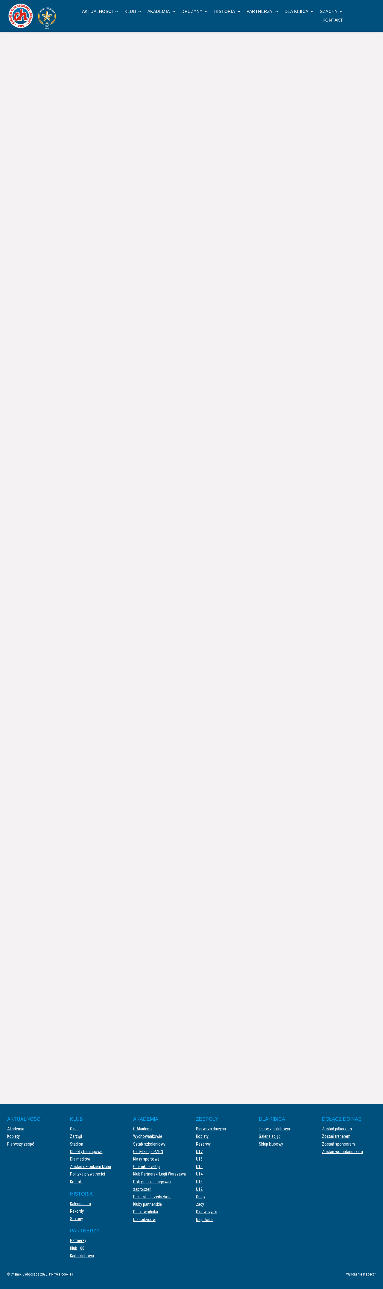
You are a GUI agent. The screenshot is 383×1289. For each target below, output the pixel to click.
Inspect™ (369, 1274)
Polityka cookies (61, 1274)
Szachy (329, 11)
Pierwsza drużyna (211, 1128)
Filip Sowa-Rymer (230, 393)
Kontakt (333, 20)
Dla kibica (296, 11)
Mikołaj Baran (227, 406)
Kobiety (13, 1136)
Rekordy (77, 1211)
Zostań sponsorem (338, 1144)
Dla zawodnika (145, 1211)
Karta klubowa (82, 1255)
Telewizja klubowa (274, 1128)
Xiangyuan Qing (220, 305)
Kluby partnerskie (147, 1204)
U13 (199, 1181)
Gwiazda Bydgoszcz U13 (69, 375)
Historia (224, 11)
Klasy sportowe (146, 1159)
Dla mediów (80, 1159)
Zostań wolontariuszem (342, 1151)
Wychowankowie (147, 1136)
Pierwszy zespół (21, 1144)
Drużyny (192, 11)
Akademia (159, 11)
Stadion (76, 1144)
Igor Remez (225, 400)
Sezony (76, 1218)
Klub (130, 11)
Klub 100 (77, 1248)
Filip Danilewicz (220, 292)
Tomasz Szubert (229, 418)
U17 (199, 1151)
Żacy (200, 1204)
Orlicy (200, 1196)
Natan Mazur (226, 442)
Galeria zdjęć (269, 1136)
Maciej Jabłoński (230, 448)
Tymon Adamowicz (231, 472)
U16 (199, 1159)
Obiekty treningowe (86, 1151)
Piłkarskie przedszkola (152, 1196)
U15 (199, 1166)
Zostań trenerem (336, 1136)
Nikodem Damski (230, 436)
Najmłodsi (204, 1219)
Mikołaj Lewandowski (233, 478)
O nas (75, 1128)
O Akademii (142, 1128)
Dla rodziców (144, 1219)
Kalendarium (80, 1203)
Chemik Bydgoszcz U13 (314, 375)
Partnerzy (260, 11)
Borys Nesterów (229, 460)
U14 (199, 1174)
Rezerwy (203, 1144)
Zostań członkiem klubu (90, 1166)
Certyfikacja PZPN (148, 1151)
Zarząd (76, 1136)
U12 (199, 1189)
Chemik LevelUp (146, 1166)
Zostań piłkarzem (337, 1128)
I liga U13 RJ (183, 56)
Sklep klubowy (271, 1144)
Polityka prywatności (87, 1174)
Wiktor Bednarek (221, 265)
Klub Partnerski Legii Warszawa (159, 1174)
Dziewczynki (206, 1211)
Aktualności (97, 11)
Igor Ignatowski (229, 466)
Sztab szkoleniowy (149, 1144)
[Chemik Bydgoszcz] (34, 15)
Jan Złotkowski (228, 454)
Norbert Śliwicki (220, 279)
